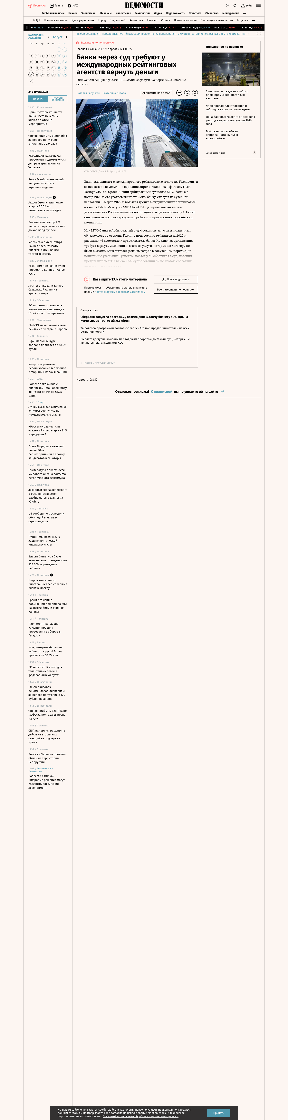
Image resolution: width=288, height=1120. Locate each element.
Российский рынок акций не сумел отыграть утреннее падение (46, 183)
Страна (165, 20)
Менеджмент (230, 13)
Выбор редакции (87, 33)
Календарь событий (35, 37)
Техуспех (242, 20)
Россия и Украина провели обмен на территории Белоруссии (47, 758)
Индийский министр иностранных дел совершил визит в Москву (47, 584)
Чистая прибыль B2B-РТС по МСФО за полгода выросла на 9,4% (47, 714)
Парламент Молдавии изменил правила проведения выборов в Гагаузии (44, 629)
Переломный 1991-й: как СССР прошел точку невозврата (138, 33)
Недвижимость (175, 13)
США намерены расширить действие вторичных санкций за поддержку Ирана (46, 736)
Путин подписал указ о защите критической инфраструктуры (44, 540)
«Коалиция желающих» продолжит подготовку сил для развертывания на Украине (47, 161)
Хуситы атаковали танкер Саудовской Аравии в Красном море (45, 289)
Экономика (88, 13)
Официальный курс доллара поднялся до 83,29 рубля (47, 345)
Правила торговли (56, 20)
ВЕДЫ (36, 20)
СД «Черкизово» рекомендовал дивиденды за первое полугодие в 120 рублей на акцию (46, 693)
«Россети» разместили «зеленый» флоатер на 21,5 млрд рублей (47, 430)
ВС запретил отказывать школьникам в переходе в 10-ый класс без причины (46, 309)
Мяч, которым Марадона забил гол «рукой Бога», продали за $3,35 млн (45, 651)
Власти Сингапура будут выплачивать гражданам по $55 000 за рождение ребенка (47, 562)
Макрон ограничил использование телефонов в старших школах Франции (47, 368)
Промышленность (185, 20)
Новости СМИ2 (86, 379)
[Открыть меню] (258, 6)
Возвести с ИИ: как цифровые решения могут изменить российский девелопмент (46, 782)
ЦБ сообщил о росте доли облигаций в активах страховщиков (46, 517)
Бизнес (72, 13)
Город (102, 20)
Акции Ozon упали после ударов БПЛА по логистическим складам (45, 206)
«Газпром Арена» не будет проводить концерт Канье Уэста (46, 269)
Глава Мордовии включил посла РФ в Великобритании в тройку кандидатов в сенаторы (46, 452)
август (57, 37)
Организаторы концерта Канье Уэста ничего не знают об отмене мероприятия (45, 118)
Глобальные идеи (53, 13)
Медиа (158, 13)
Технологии (142, 13)
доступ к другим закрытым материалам (120, 292)
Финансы (106, 13)
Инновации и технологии (216, 20)
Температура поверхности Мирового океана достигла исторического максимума (47, 474)
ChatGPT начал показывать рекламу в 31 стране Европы (47, 327)
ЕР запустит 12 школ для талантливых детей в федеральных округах (45, 671)
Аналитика (136, 20)
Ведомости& (118, 20)
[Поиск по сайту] (235, 6)
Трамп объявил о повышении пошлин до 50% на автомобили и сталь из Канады (47, 606)
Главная (82, 49)
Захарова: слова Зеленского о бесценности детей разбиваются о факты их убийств (47, 495)
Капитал (152, 20)
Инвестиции (123, 13)
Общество (211, 13)
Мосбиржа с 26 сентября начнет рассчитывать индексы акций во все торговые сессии (45, 248)
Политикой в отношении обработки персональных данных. (140, 1116)
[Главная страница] (144, 5)
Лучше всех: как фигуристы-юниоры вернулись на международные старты (47, 410)
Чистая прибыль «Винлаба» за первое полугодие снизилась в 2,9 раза (47, 139)
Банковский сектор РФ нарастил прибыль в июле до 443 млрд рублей (46, 226)
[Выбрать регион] (227, 6)
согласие (116, 1113)
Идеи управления (83, 20)
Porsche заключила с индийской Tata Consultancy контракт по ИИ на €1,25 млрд (47, 390)
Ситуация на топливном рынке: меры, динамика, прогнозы (215, 33)
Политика (195, 13)
